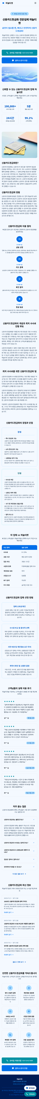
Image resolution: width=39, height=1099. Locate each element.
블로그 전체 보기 (18, 962)
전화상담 (32, 1094)
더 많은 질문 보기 (18, 874)
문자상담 (32, 1088)
